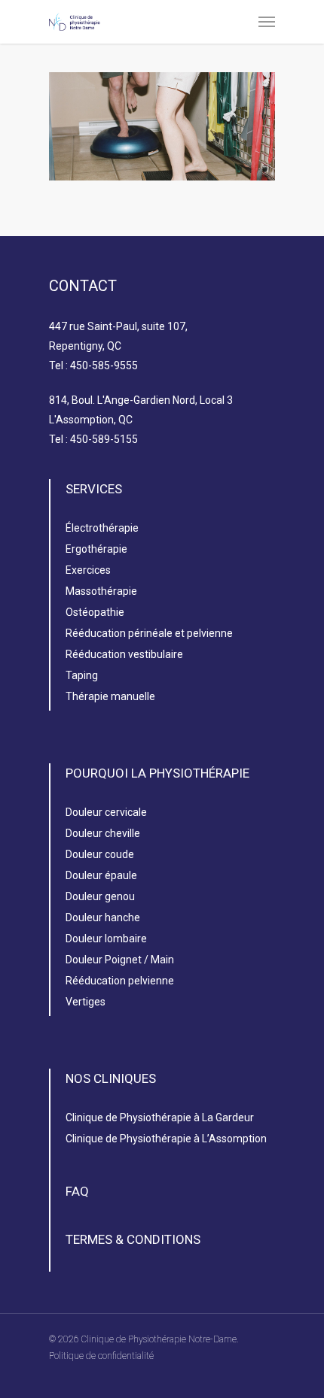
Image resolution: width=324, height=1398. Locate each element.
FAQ (77, 1191)
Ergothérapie (96, 549)
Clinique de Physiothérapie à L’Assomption (166, 1139)
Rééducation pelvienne (120, 981)
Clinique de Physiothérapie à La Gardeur (160, 1117)
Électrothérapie (102, 528)
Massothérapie (101, 591)
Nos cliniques (111, 1078)
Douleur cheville (103, 833)
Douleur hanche (103, 917)
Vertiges (85, 1002)
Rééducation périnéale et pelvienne (149, 633)
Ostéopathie (95, 612)
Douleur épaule (101, 875)
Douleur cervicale (106, 812)
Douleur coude (100, 854)
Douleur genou (100, 896)
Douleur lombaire (106, 939)
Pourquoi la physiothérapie (157, 773)
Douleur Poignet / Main (120, 960)
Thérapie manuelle (110, 696)
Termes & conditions (133, 1239)
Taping (82, 675)
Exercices (88, 570)
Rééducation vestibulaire (124, 654)
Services (94, 488)
